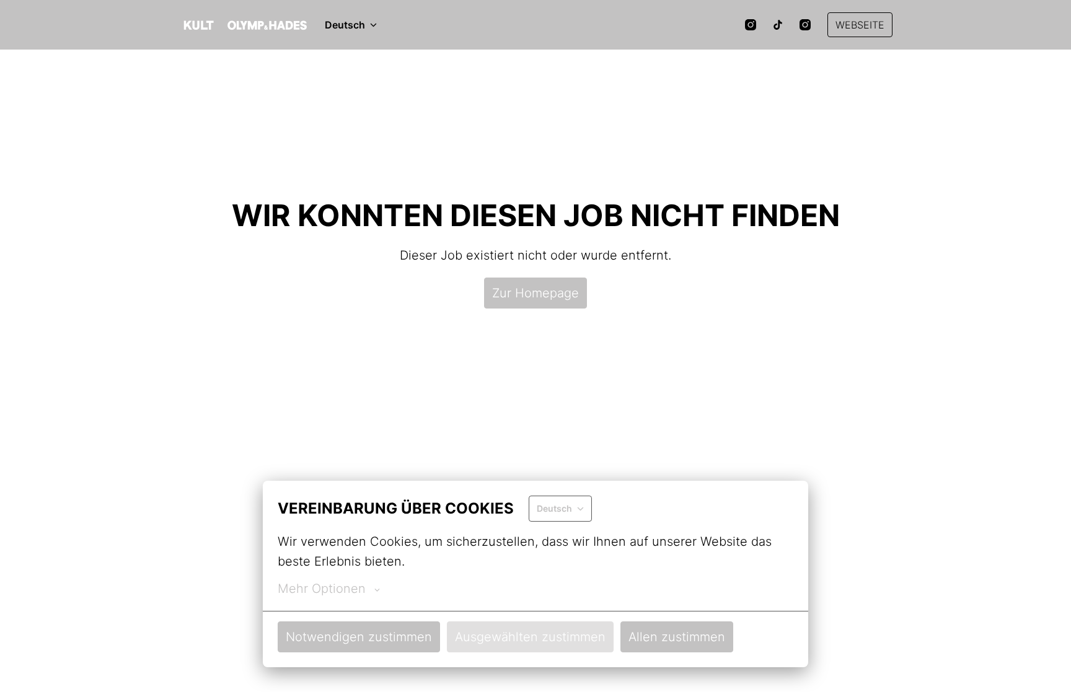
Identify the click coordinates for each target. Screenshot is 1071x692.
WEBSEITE (859, 25)
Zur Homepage (535, 293)
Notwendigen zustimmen (359, 636)
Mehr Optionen (322, 588)
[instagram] (750, 24)
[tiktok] (777, 24)
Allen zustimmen (676, 636)
